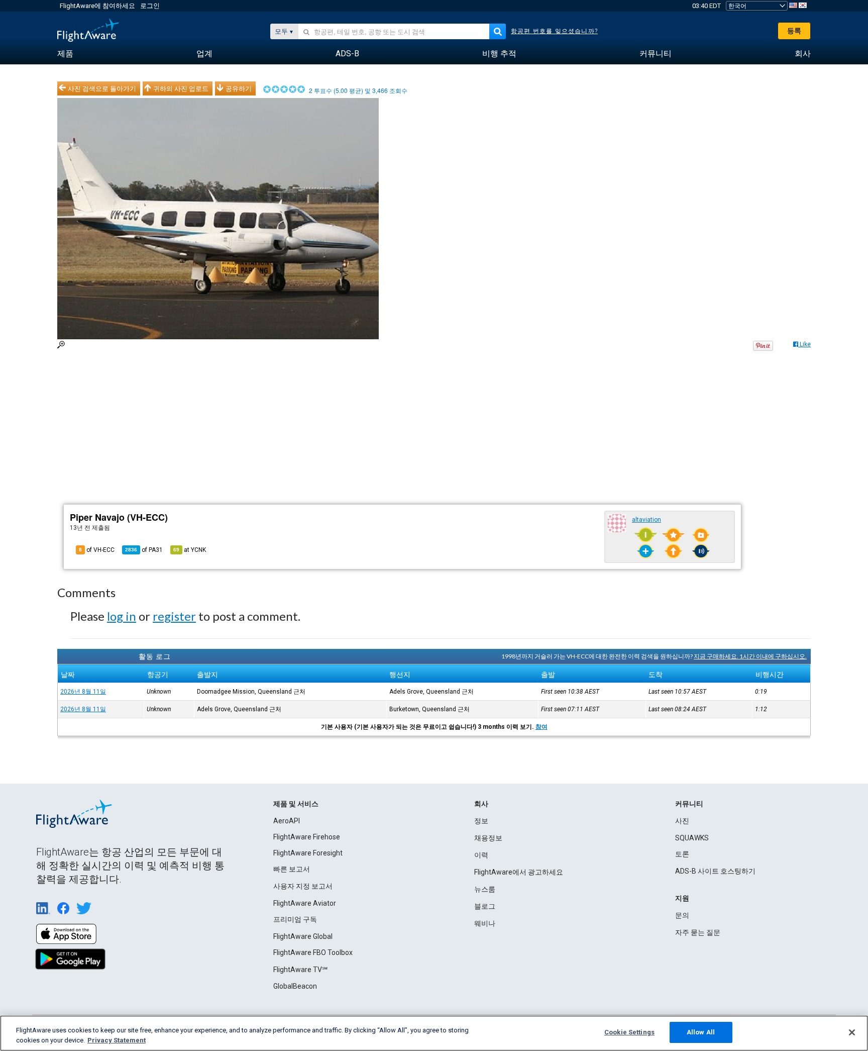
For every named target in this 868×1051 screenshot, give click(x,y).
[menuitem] (65, 53)
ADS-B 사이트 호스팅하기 (715, 871)
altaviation (646, 519)
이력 (481, 855)
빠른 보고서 (291, 869)
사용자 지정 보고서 (303, 886)
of (144, 549)
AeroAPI (286, 821)
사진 (682, 821)
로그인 (150, 6)
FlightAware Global (303, 936)
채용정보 (488, 838)
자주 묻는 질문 (697, 932)
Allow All (701, 1032)
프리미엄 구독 (295, 919)
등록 (794, 31)
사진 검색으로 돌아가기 (102, 88)
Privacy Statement (116, 1040)
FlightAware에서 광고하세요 (518, 872)
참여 (541, 726)
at (189, 549)
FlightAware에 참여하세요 (97, 6)
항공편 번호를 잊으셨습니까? (554, 31)
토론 (682, 854)
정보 (481, 821)
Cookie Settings (629, 1032)
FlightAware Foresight (308, 853)
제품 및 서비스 (295, 804)
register (174, 616)
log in (121, 616)
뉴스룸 (484, 889)
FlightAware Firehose (306, 837)
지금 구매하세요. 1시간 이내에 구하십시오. (750, 656)
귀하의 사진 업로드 (180, 88)
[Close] (852, 1032)
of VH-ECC (97, 549)
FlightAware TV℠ (300, 970)
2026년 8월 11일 (83, 691)
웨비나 (484, 923)
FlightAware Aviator (304, 903)
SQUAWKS (692, 838)
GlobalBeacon (295, 986)
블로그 (484, 906)
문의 (682, 915)
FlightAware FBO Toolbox (313, 952)
